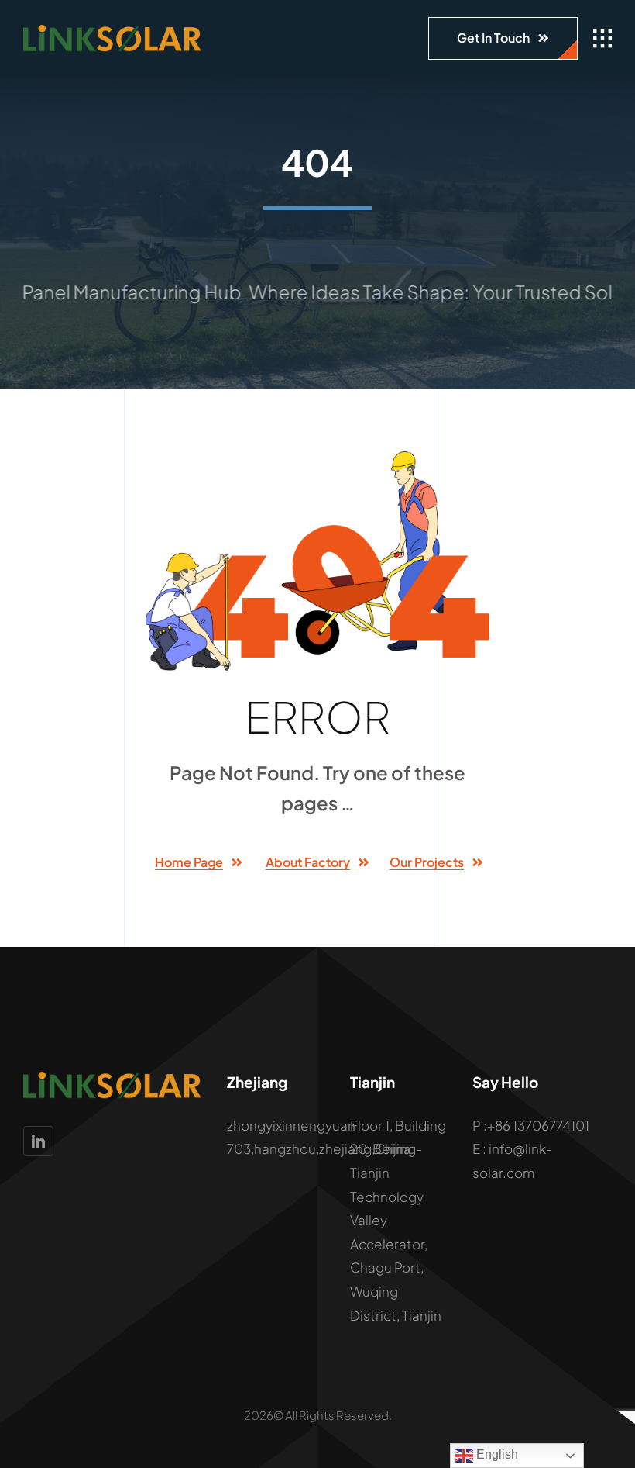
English (495, 1454)
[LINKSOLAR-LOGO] (112, 31)
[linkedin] (38, 1141)
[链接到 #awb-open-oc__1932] (602, 38)
